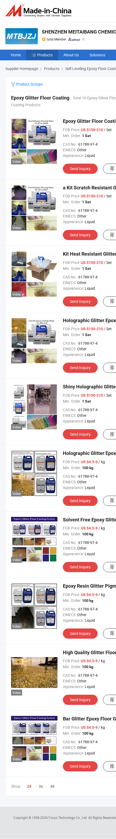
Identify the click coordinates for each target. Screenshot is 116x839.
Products (45, 54)
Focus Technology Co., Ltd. (68, 817)
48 (52, 786)
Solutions (97, 54)
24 (29, 786)
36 (41, 786)
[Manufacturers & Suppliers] (39, 10)
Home (16, 54)
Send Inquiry (80, 168)
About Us (71, 54)
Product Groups (29, 84)
